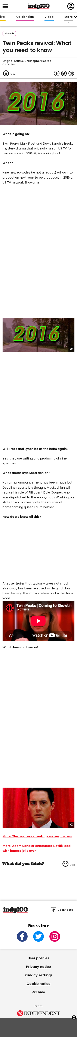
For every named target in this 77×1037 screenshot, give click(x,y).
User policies (38, 958)
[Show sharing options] (71, 349)
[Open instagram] (54, 936)
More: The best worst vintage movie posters (37, 836)
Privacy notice (38, 966)
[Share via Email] (71, 73)
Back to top (66, 910)
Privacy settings (38, 975)
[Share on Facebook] (56, 73)
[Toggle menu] (6, 6)
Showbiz (9, 33)
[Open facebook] (22, 936)
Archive (38, 992)
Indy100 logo (39, 6)
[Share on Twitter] (64, 73)
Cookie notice (38, 983)
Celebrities (25, 17)
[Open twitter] (38, 936)
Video (49, 17)
